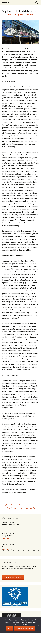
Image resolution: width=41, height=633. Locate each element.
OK (9, 628)
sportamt (30, 15)
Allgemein (19, 15)
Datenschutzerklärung (25, 628)
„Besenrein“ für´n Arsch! (14, 504)
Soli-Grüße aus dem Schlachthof (23, 508)
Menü (4, 2)
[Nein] (38, 625)
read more (6, 527)
